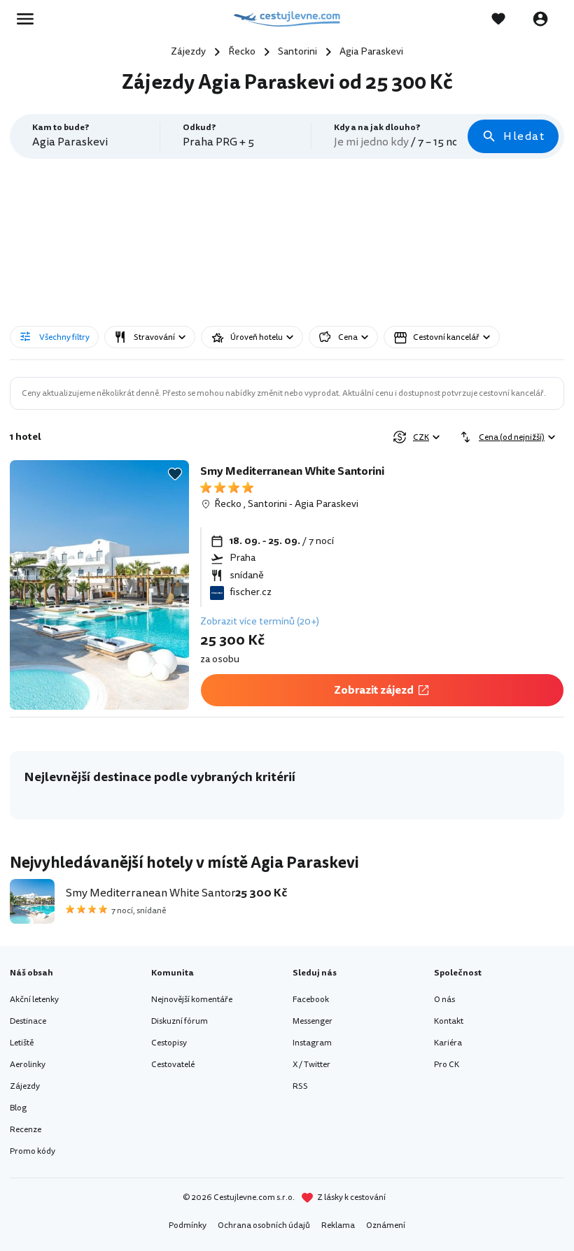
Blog (18, 1108)
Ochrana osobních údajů (264, 1225)
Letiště (22, 1043)
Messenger (312, 1021)
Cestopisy (169, 1043)
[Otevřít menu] (29, 18)
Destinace (28, 1021)
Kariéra (448, 1043)
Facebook (311, 1000)
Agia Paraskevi (326, 503)
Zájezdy (25, 1086)
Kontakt (448, 1021)
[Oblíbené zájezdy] (505, 18)
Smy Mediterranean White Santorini (292, 471)
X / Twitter (311, 1065)
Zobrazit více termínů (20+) (259, 621)
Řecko (227, 503)
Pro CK (446, 1065)
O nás (444, 1000)
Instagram (312, 1043)
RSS (300, 1086)
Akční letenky (34, 1000)
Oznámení (385, 1225)
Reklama (338, 1225)
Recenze (25, 1130)
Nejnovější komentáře (191, 1000)
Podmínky (187, 1225)
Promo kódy (32, 1151)
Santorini (267, 503)
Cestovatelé (173, 1065)
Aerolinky (28, 1065)
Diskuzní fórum (179, 1021)
